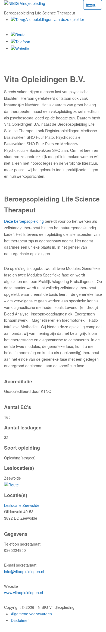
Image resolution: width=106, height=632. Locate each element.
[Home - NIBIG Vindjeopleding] (24, 3)
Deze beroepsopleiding (24, 221)
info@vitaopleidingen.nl (24, 571)
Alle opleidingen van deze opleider (54, 19)
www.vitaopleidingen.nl (23, 592)
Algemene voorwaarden (31, 613)
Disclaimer (20, 620)
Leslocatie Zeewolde (21, 505)
